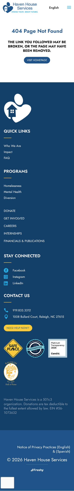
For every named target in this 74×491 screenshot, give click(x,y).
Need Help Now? (18, 328)
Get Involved (14, 218)
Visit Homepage (37, 60)
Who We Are (12, 146)
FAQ (7, 158)
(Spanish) (63, 451)
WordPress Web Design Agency (37, 470)
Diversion (10, 198)
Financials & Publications (24, 241)
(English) (63, 447)
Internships (13, 233)
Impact (8, 152)
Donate (10, 211)
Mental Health (12, 192)
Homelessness (12, 186)
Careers (10, 226)
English (54, 7)
